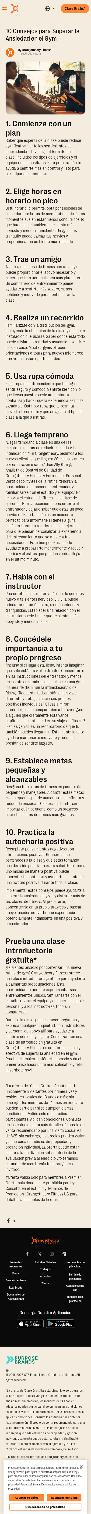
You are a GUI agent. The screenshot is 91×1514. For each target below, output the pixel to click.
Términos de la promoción (75, 1299)
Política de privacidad (75, 1276)
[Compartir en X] (14, 1220)
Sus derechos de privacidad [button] (75, 1264)
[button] (49, 8)
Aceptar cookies (26, 1497)
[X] (39, 1254)
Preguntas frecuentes (15, 1264)
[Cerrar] (81, 1467)
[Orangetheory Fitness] (46, 1240)
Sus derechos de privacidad (45, 1507)
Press (15, 1273)
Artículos (45, 1276)
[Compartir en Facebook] (8, 1220)
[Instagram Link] (51, 1254)
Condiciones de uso (75, 1288)
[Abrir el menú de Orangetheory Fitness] (4, 8)
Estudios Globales (45, 1262)
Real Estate (15, 1287)
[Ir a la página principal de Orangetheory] (23, 8)
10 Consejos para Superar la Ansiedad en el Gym (43, 34)
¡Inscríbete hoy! (19, 1070)
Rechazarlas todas (64, 1497)
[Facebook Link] (27, 1254)
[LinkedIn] (63, 1254)
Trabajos (45, 1269)
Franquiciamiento (16, 1280)
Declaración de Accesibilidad (15, 1296)
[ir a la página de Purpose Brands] (22, 1360)
